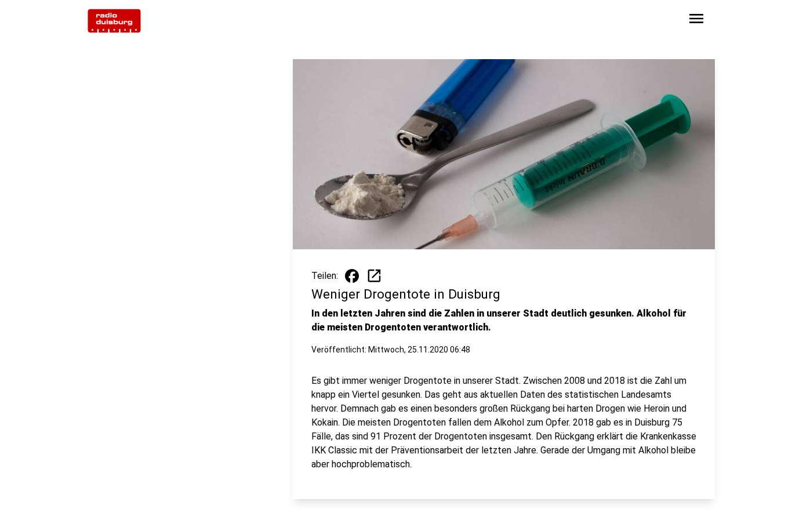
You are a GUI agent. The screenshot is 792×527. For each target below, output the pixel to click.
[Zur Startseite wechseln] (114, 21)
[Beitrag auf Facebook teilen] (352, 276)
